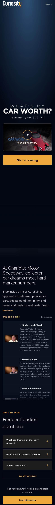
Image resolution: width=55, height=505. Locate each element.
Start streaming (27, 160)
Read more (8, 310)
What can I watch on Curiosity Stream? (22, 441)
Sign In (49, 4)
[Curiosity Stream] (12, 4)
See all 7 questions (27, 475)
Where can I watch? (16, 465)
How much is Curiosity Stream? (23, 454)
